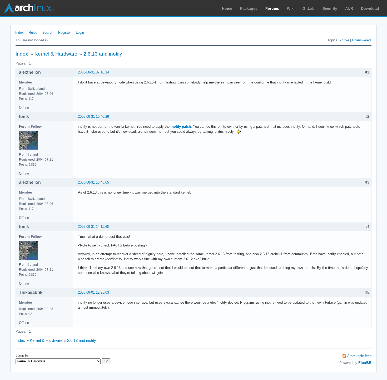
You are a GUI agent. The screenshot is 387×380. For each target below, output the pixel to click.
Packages (248, 8)
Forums (272, 8)
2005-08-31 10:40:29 (93, 117)
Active (344, 40)
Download (370, 8)
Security (329, 8)
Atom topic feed (359, 356)
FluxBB (364, 363)
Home (227, 8)
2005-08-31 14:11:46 (93, 227)
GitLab (308, 8)
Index (19, 32)
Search (47, 32)
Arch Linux (29, 8)
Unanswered (361, 40)
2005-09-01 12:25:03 (93, 292)
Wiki (291, 8)
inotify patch (181, 127)
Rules (33, 32)
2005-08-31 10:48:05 (93, 182)
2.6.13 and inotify (102, 54)
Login (80, 32)
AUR (349, 8)
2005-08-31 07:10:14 (93, 72)
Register (64, 32)
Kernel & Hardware (55, 54)
